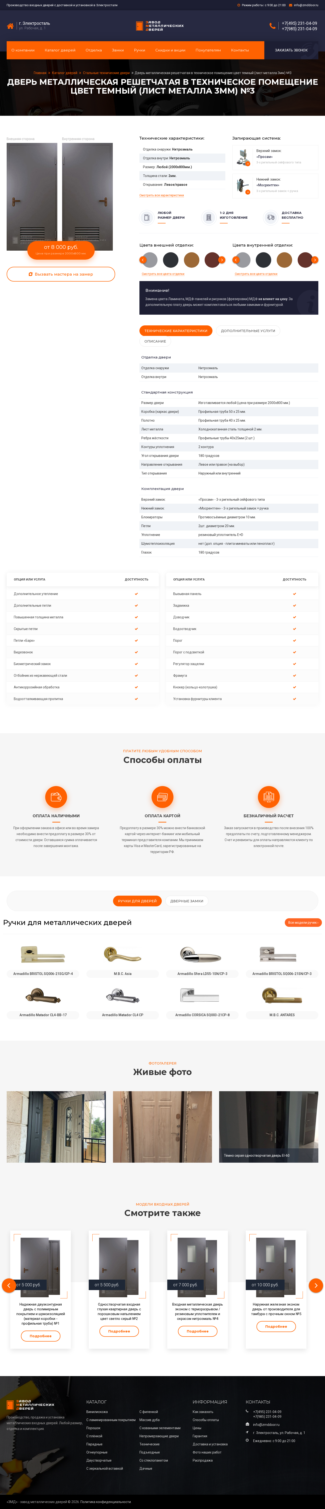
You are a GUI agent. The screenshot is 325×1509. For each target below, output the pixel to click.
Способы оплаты (206, 1420)
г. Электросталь (34, 23)
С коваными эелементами (160, 1428)
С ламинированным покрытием (111, 1420)
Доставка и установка (210, 1444)
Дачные (145, 1468)
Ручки (139, 50)
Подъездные (149, 1452)
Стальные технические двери (106, 73)
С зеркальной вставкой (104, 1468)
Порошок (93, 1428)
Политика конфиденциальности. (106, 1502)
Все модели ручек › (303, 922)
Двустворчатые (99, 1460)
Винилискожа (97, 1412)
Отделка (94, 50)
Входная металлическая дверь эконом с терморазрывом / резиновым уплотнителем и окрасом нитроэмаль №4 (197, 1311)
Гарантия (200, 1436)
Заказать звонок (291, 50)
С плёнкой (94, 1436)
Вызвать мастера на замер (63, 274)
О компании (22, 50)
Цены (197, 1428)
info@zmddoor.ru (306, 5)
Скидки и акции (170, 50)
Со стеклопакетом (153, 1460)
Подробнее (41, 1336)
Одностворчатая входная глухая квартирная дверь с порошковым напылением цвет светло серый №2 (119, 1311)
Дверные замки (186, 901)
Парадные (94, 1444)
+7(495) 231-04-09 (299, 23)
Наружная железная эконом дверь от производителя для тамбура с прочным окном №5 (276, 1309)
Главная (40, 73)
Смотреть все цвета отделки (163, 274)
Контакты (240, 50)
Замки (118, 50)
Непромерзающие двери (159, 1436)
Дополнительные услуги (248, 331)
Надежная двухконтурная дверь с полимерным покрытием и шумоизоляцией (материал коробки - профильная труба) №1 (40, 1314)
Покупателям (208, 50)
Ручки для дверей (137, 901)
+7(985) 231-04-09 (299, 28)
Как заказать (203, 1412)
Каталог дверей (60, 50)
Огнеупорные (97, 1452)
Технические (149, 1444)
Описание (155, 341)
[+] (243, 157)
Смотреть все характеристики (161, 195)
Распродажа (203, 1460)
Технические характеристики (175, 331)
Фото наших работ (207, 1452)
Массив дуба (149, 1420)
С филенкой (148, 1412)
